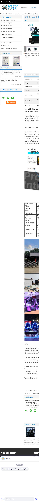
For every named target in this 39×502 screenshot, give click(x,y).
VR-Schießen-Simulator (6, 31)
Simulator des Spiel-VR (6, 20)
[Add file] (2, 499)
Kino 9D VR (4, 40)
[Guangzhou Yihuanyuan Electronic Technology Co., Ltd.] (10, 7)
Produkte (33, 8)
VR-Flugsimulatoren (6, 34)
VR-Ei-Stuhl (3, 45)
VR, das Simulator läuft (6, 28)
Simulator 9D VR (5, 23)
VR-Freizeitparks (5, 43)
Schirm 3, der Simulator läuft (19, 13)
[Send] (36, 499)
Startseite (24, 8)
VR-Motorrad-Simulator (6, 37)
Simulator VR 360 (5, 25)
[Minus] (36, 459)
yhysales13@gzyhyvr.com (10, 2)
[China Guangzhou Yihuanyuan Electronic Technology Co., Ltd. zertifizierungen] (5, 60)
